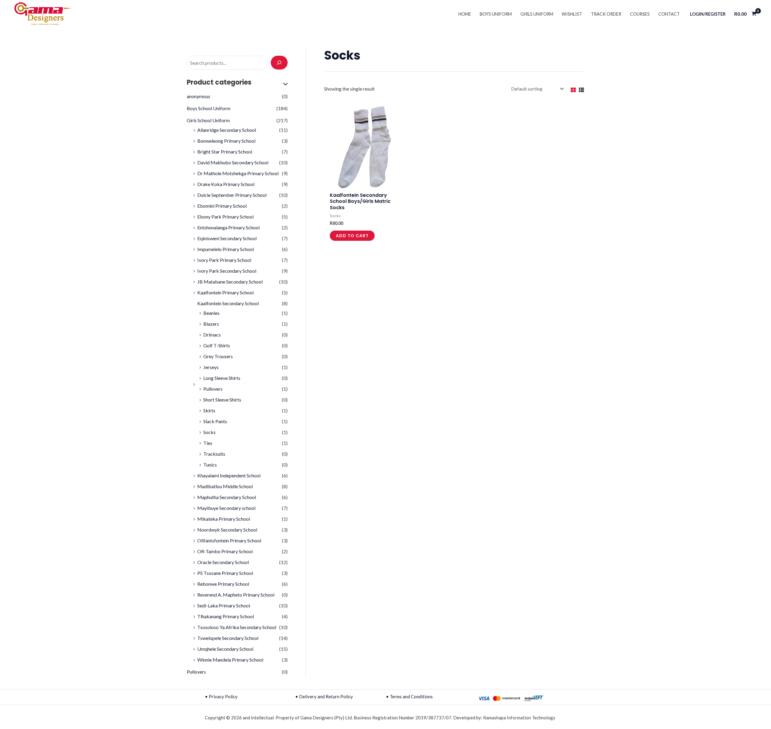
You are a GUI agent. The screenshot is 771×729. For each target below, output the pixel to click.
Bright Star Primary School (224, 151)
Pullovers (213, 389)
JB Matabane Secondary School (230, 281)
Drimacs (212, 334)
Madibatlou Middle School (225, 486)
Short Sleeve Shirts (222, 399)
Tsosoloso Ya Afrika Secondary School (236, 627)
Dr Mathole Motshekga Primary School (238, 173)
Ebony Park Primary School (225, 216)
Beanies (211, 313)
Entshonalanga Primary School (228, 227)
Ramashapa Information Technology (519, 717)
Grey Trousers (218, 356)
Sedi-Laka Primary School (223, 605)
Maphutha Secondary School (226, 497)
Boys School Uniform (208, 108)
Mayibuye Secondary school (226, 508)
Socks (209, 432)
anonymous (198, 96)
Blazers (211, 324)
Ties (207, 443)
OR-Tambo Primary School (225, 551)
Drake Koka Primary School (225, 184)
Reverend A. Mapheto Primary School (235, 594)
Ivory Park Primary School (224, 260)
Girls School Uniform (208, 120)
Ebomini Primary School (222, 206)
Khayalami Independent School (229, 475)
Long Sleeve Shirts (221, 378)
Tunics (210, 464)
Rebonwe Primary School (223, 584)
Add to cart (352, 236)
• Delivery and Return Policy (324, 696)
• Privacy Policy (221, 696)
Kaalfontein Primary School (225, 292)
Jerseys (211, 367)
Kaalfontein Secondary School (228, 303)
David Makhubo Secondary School (232, 162)
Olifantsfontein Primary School (229, 540)
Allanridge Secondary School (226, 130)
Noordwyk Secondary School (227, 529)
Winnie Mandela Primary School (230, 659)
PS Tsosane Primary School (225, 573)
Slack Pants (215, 421)
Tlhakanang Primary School (225, 616)
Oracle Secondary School (223, 562)
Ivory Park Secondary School (226, 271)
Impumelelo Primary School (225, 249)
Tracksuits (214, 454)
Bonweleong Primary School (226, 141)
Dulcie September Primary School (232, 195)
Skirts (209, 410)
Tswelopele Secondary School (227, 638)
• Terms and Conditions (409, 696)
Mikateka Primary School (223, 519)
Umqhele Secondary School (225, 649)
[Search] (279, 63)
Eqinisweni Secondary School (227, 238)
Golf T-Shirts (216, 345)
